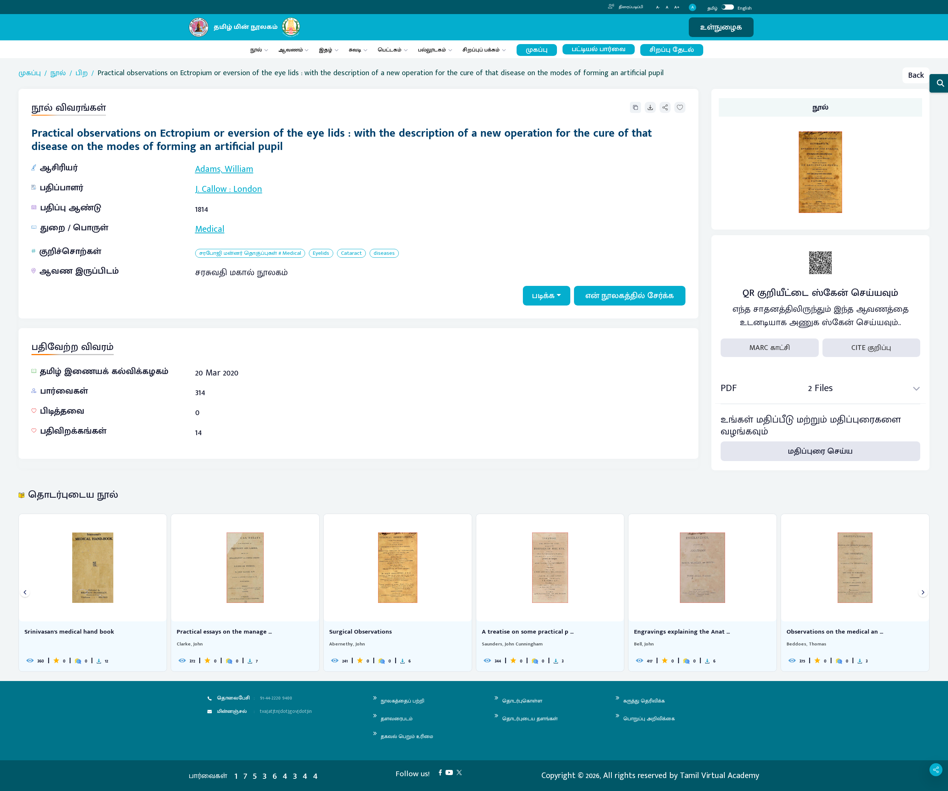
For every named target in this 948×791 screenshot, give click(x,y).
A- (658, 7)
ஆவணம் (291, 49)
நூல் (256, 49)
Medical (209, 229)
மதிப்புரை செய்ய (820, 451)
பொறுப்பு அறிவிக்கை (649, 718)
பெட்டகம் (389, 49)
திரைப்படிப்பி (630, 7)
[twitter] (461, 772)
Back (916, 75)
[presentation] (25, 592)
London (247, 189)
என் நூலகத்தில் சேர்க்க (629, 296)
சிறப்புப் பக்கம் (481, 49)
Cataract (351, 253)
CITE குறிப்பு (871, 347)
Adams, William (224, 169)
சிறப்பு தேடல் (672, 50)
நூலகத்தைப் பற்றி (402, 701)
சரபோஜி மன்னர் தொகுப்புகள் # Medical (250, 253)
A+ (677, 7)
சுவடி (355, 49)
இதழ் (325, 49)
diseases (384, 253)
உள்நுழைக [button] (721, 27)
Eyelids (321, 253)
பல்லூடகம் (432, 49)
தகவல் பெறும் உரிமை (407, 736)
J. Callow (211, 189)
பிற (82, 73)
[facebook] (442, 772)
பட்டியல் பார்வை (598, 49)
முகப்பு (537, 50)
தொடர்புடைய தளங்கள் (530, 718)
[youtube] (451, 772)
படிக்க (543, 296)
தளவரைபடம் (397, 718)
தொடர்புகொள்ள (522, 701)
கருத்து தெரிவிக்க (644, 701)
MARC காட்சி (770, 347)
